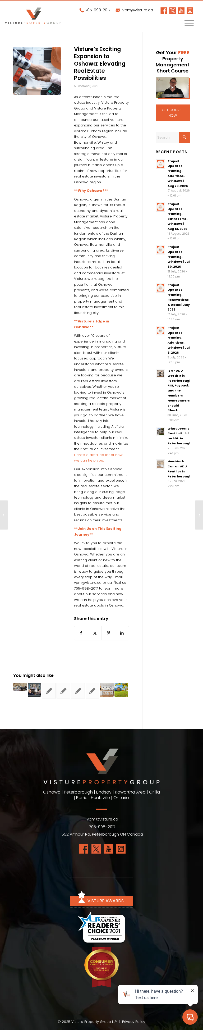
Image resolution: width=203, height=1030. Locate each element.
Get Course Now (172, 112)
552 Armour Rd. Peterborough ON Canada (102, 834)
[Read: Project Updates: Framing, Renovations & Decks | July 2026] (160, 288)
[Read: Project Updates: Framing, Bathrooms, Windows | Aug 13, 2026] (160, 207)
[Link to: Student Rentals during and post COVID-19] (49, 691)
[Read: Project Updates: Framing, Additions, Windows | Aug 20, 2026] (160, 164)
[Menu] (186, 24)
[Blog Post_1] (37, 71)
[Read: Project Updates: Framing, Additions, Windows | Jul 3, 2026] (160, 330)
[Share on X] (94, 633)
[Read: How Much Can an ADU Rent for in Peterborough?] (160, 464)
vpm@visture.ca (137, 10)
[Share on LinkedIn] (121, 633)
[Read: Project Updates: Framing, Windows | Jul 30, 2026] (160, 249)
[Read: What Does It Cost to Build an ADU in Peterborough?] (160, 431)
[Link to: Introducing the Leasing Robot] (78, 691)
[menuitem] (186, 24)
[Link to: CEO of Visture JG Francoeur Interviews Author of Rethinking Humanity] (34, 690)
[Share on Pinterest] (108, 633)
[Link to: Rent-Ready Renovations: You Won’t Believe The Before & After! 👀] (107, 690)
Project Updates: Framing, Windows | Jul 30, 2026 (179, 257)
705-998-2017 (97, 10)
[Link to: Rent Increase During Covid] (92, 691)
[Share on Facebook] (81, 633)
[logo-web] (40, 18)
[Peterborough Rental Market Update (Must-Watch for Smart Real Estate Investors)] (199, 515)
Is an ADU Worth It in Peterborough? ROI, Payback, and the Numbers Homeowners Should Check (180, 390)
